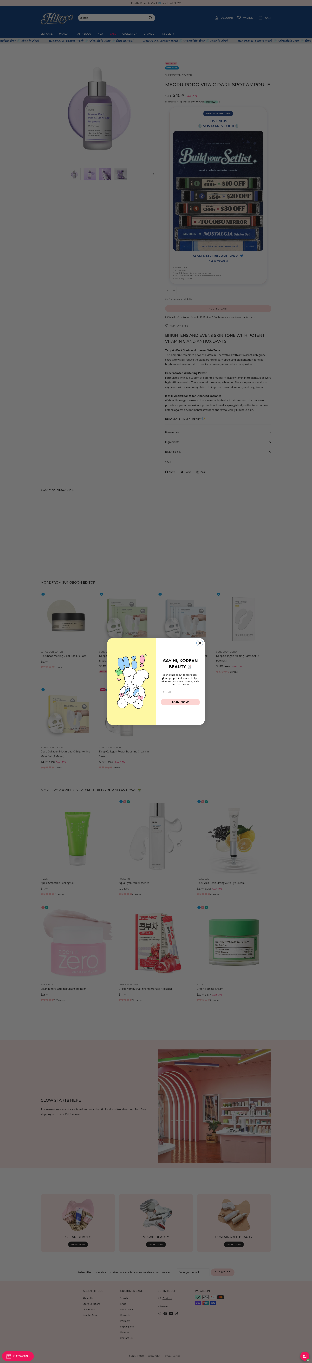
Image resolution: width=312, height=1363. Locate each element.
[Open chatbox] (304, 1356)
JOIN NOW (180, 702)
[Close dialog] (200, 643)
